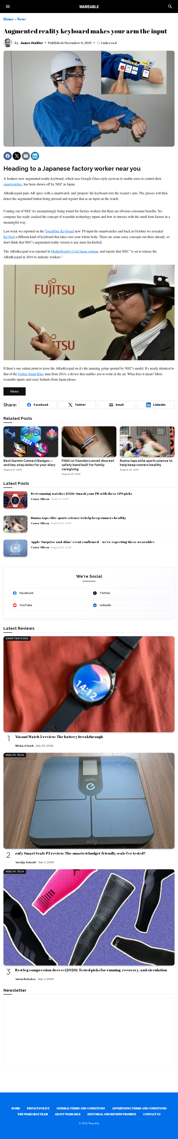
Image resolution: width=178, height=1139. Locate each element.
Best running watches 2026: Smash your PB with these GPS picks (81, 493)
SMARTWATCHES (17, 638)
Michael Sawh (24, 745)
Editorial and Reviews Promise (111, 1114)
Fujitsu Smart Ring (31, 374)
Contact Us (152, 1114)
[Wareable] (89, 6)
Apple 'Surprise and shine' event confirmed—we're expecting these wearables (92, 542)
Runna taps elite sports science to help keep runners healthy (78, 518)
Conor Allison (40, 499)
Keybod (9, 236)
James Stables (31, 43)
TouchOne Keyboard (59, 231)
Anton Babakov (25, 979)
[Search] (170, 6)
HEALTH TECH (15, 755)
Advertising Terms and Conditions (139, 1108)
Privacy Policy (38, 1108)
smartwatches (12, 184)
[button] (7, 156)
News (21, 18)
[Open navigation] (7, 6)
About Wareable (68, 1114)
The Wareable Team (33, 1114)
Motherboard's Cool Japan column (74, 251)
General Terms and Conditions (80, 1108)
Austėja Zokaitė (25, 862)
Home (8, 18)
